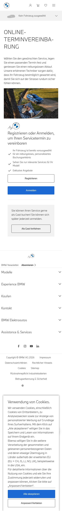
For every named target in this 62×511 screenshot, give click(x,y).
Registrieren (31, 178)
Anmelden (31, 190)
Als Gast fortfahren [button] (31, 228)
